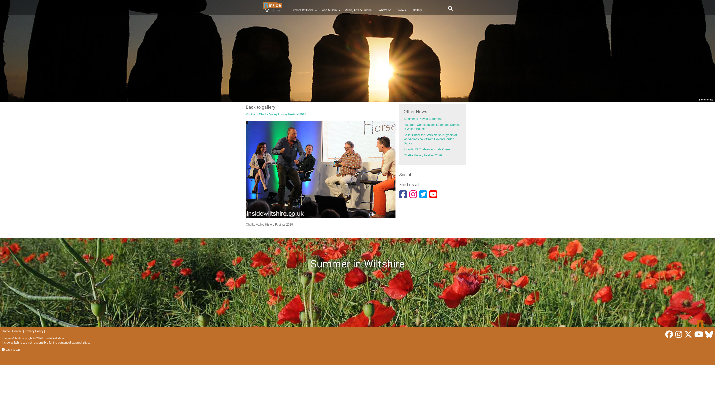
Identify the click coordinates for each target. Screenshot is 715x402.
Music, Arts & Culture (358, 10)
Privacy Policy (34, 331)
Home (6, 331)
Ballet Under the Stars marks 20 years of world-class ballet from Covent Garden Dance (430, 139)
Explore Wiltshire (302, 10)
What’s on (385, 10)
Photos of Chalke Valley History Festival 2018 (276, 114)
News (402, 10)
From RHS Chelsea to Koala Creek (427, 149)
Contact (17, 331)
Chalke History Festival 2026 (423, 155)
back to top (12, 349)
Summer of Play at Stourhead (423, 118)
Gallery (417, 10)
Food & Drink (329, 10)
